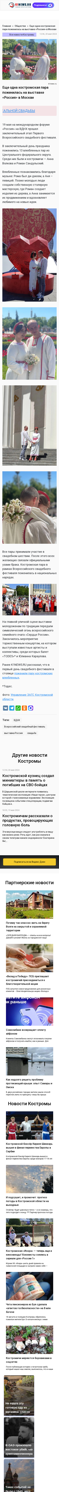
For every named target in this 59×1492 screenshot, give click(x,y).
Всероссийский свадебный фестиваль (24, 726)
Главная (6, 26)
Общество (20, 26)
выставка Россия (13, 733)
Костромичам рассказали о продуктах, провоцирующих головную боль (27, 820)
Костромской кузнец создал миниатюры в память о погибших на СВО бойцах (28, 780)
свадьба (31, 733)
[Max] (31, 708)
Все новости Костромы (21, 34)
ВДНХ (17, 720)
